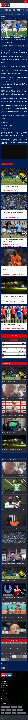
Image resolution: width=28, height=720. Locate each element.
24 (6, 656)
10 (6, 651)
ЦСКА (8, 707)
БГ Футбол (19, 18)
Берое (3, 709)
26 (13, 656)
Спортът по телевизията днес (9, 432)
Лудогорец (14, 707)
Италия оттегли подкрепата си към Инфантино (13, 563)
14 (21, 651)
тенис (14, 709)
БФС (3, 712)
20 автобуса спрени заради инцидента (11, 217)
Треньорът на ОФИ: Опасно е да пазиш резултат (13, 635)
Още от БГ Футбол (7, 164)
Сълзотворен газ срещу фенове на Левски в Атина (12, 546)
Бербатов (9, 709)
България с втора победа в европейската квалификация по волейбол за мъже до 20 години (12, 617)
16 (3, 653)
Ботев (14, 712)
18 (10, 653)
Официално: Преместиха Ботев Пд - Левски (12, 449)
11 (10, 651)
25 (10, 656)
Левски (3, 707)
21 (21, 653)
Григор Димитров (21, 712)
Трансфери (8, 712)
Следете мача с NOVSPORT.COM (10, 190)
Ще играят (14, 339)
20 (17, 653)
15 (25, 651)
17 (6, 653)
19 (13, 653)
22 (25, 653)
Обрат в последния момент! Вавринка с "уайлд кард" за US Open (13, 598)
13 (17, 651)
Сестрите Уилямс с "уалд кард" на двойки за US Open (13, 510)
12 (13, 651)
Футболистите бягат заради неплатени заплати (13, 328)
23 (3, 656)
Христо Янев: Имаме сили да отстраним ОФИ (12, 415)
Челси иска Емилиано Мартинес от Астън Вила (13, 492)
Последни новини (9, 459)
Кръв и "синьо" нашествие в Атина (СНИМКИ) (13, 398)
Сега (6, 339)
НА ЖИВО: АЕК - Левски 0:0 (8, 381)
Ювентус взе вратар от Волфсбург (10, 528)
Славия (20, 707)
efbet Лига (19, 709)
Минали (22, 339)
